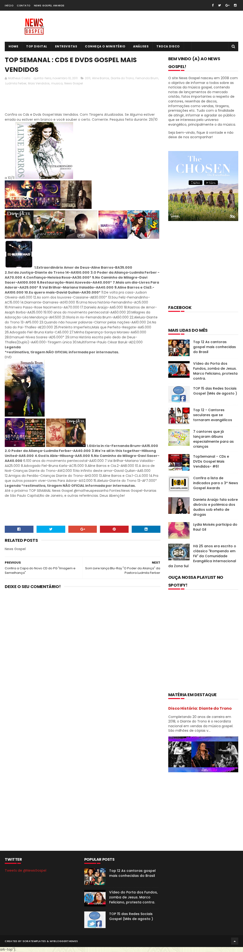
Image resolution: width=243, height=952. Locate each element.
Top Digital (36, 46)
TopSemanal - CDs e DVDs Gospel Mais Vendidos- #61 (211, 461)
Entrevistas (66, 46)
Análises (141, 46)
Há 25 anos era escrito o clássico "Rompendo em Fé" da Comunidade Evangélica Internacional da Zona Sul (202, 556)
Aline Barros (100, 78)
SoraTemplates (34, 941)
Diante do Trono (122, 78)
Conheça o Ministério (105, 46)
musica (57, 83)
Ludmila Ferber (15, 83)
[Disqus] (82, 655)
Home (13, 46)
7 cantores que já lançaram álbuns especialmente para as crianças (213, 439)
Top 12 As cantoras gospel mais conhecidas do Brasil (214, 347)
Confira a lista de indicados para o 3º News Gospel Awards (215, 483)
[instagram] (235, 5)
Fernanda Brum (147, 78)
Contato (23, 5)
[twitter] (219, 5)
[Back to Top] (234, 941)
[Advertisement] (91, 100)
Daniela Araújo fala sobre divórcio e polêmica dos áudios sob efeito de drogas (215, 507)
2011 (87, 78)
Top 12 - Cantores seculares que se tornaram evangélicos (212, 415)
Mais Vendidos (39, 83)
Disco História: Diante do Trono (200, 708)
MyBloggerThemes (64, 941)
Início (9, 5)
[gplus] (227, 5)
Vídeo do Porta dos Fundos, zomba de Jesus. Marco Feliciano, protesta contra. (215, 371)
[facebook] (212, 5)
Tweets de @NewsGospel (25, 870)
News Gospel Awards (49, 5)
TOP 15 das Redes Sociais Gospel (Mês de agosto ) (215, 391)
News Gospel (73, 83)
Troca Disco (168, 46)
